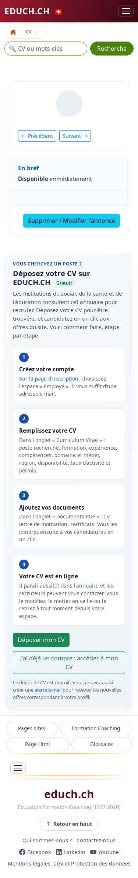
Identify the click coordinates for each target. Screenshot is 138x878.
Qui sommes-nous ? (47, 840)
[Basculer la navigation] (126, 11)
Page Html (37, 743)
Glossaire (101, 743)
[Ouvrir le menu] (18, 768)
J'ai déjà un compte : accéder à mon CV (69, 662)
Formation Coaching (96, 728)
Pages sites (31, 728)
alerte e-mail (48, 689)
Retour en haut (72, 823)
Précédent (39, 135)
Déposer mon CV (41, 640)
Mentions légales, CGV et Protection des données (69, 863)
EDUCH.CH (33, 11)
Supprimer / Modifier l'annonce (71, 221)
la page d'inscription (53, 378)
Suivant (72, 135)
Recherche (112, 48)
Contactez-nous (96, 840)
